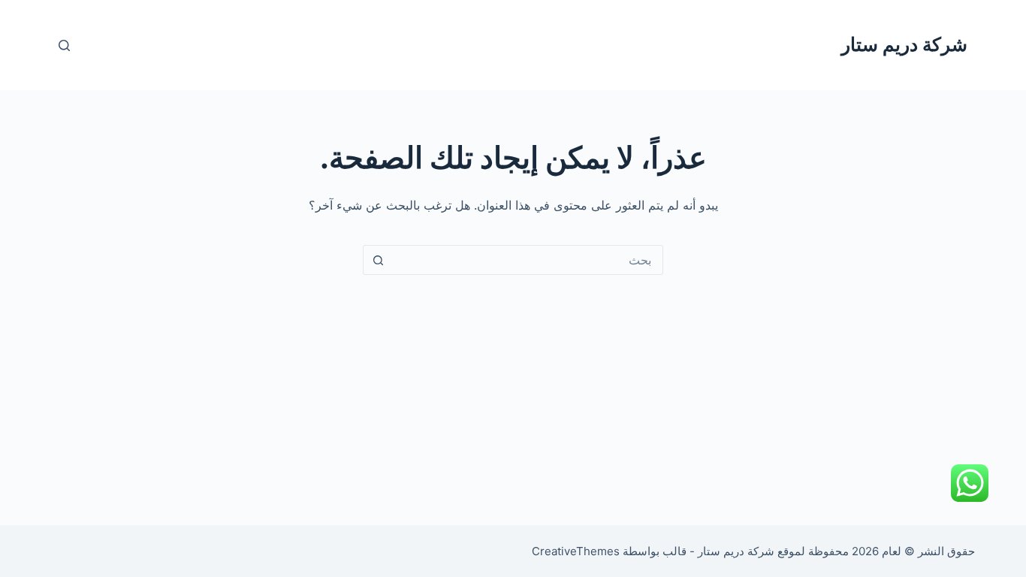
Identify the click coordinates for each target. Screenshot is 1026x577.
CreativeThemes (576, 551)
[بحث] (64, 45)
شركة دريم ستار (904, 44)
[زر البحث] (378, 260)
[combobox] (527, 260)
